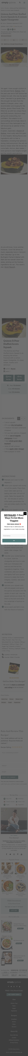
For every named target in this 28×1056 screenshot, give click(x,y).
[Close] (25, 513)
